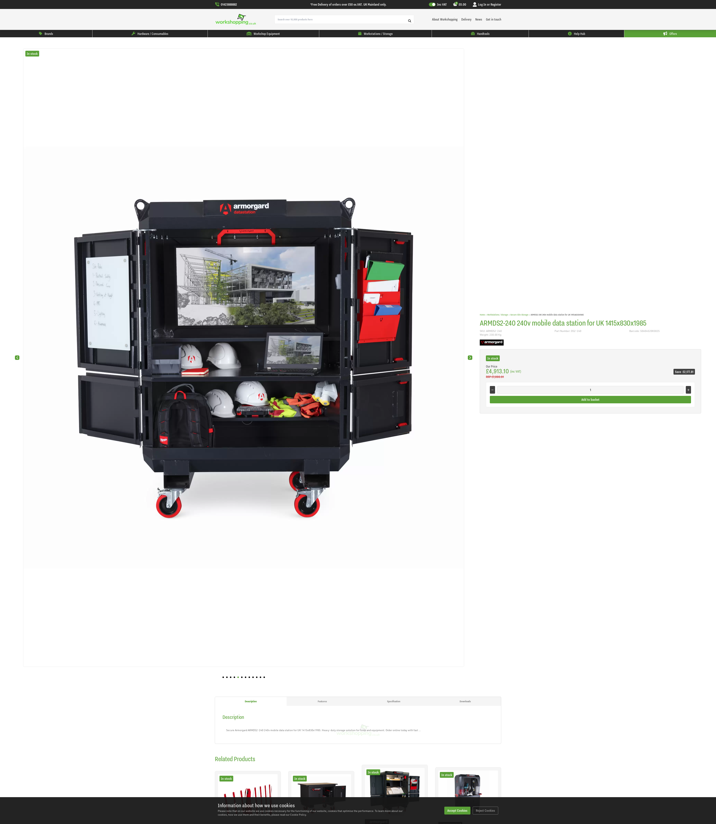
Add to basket (590, 399)
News (478, 19)
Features (322, 701)
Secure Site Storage (519, 314)
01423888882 (229, 4)
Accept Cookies (457, 810)
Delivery (466, 19)
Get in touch (493, 19)
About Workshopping (445, 19)
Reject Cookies (485, 810)
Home (482, 314)
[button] (223, 677)
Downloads (465, 701)
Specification (393, 701)
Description (251, 701)
